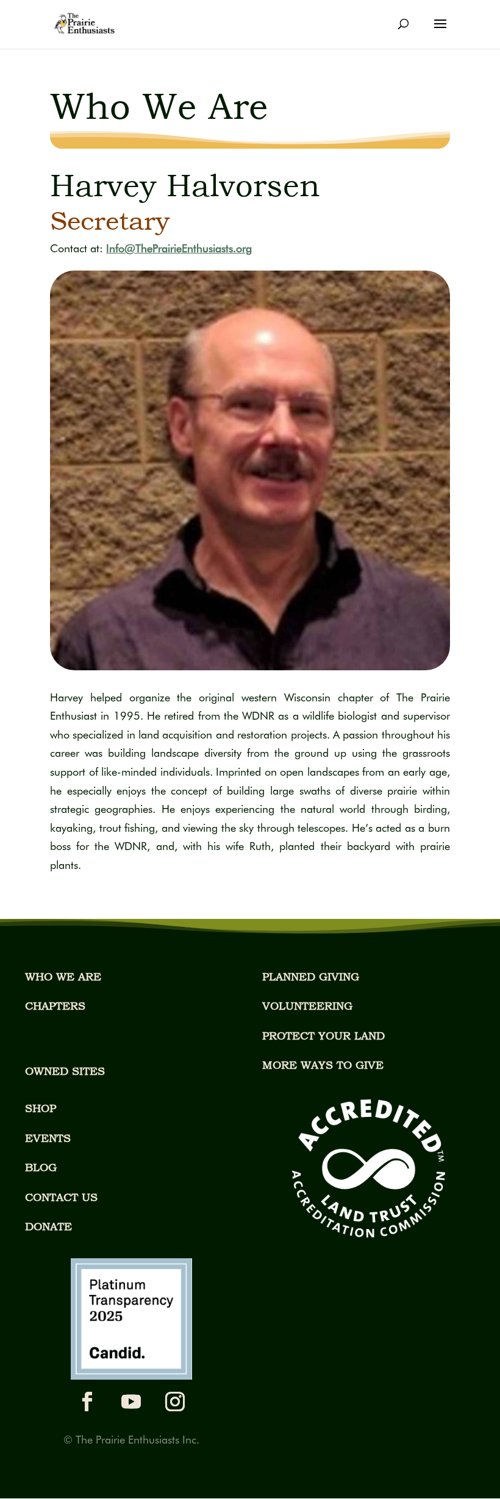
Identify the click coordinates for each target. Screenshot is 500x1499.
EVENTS (48, 1138)
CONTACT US (61, 1197)
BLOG (41, 1167)
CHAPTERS (55, 1005)
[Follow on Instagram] (175, 1401)
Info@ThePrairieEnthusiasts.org (179, 248)
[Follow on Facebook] (87, 1401)
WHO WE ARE (63, 976)
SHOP (40, 1108)
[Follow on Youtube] (131, 1401)
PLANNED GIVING (310, 976)
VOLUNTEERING (307, 1005)
